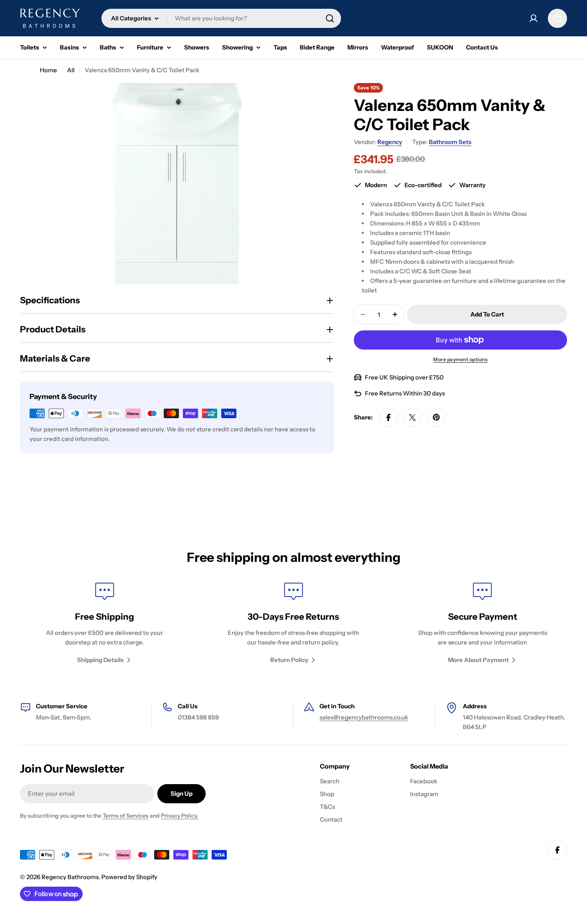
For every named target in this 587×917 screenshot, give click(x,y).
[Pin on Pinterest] (436, 417)
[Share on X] (412, 417)
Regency (389, 142)
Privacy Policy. (179, 815)
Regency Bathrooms (70, 877)
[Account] (533, 18)
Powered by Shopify (129, 877)
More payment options (460, 359)
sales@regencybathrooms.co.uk (363, 717)
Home (48, 70)
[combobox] (221, 18)
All (71, 70)
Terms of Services (126, 815)
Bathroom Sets (450, 142)
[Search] (330, 18)
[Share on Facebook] (388, 417)
